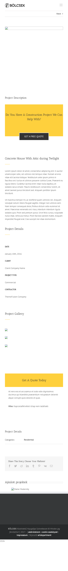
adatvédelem (34, 532)
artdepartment (44, 535)
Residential (29, 439)
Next (58, 13)
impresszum (22, 535)
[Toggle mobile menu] (61, 5)
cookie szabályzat (50, 532)
